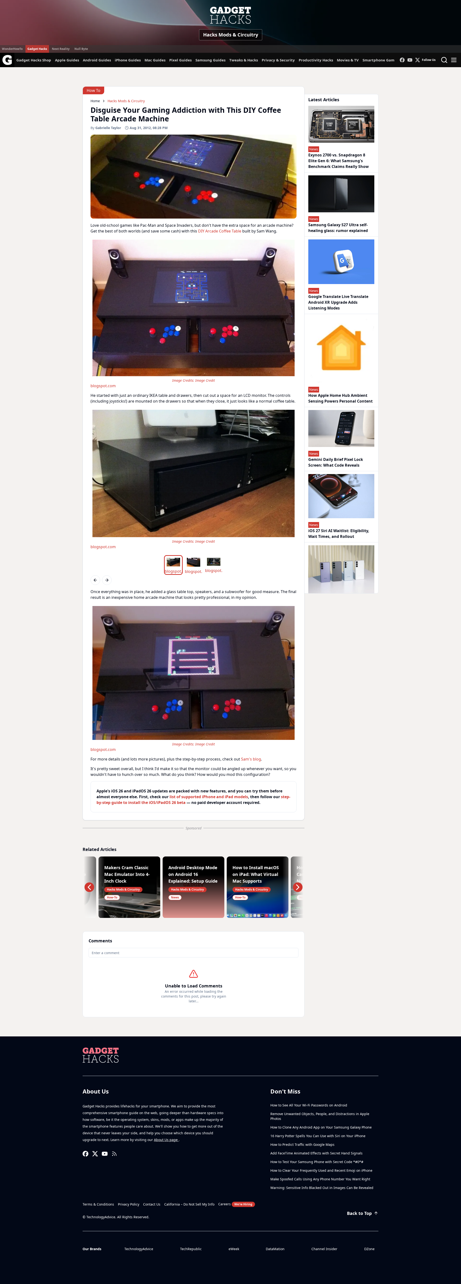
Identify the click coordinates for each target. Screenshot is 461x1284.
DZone (369, 1249)
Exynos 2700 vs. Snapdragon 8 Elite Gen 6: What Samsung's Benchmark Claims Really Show (338, 160)
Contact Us (151, 1204)
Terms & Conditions (98, 1204)
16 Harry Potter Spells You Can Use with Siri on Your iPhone (317, 1136)
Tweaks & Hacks (243, 60)
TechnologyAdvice (138, 1249)
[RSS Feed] (114, 1154)
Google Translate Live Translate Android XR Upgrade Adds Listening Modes (338, 302)
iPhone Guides (128, 60)
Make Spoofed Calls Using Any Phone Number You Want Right (320, 1179)
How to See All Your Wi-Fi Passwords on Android (308, 1105)
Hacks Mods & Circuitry (230, 34)
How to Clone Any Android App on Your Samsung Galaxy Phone (321, 1127)
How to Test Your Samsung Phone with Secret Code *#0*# (316, 1161)
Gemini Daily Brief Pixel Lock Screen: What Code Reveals (335, 462)
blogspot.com (103, 385)
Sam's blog (251, 759)
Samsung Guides (210, 60)
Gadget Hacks (37, 49)
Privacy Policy (128, 1204)
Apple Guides (67, 60)
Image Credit (205, 380)
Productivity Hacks (316, 60)
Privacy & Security (278, 60)
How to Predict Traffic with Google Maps (302, 1144)
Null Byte (81, 49)
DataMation (275, 1249)
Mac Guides (155, 60)
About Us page (166, 1139)
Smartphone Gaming (381, 60)
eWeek (234, 1249)
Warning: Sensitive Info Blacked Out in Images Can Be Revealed (321, 1187)
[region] (194, 313)
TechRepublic (191, 1249)
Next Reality (61, 49)
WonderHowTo (12, 49)
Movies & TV (348, 60)
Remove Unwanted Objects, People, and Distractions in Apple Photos (319, 1116)
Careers (235, 1204)
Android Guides (97, 60)
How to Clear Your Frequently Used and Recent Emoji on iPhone (321, 1170)
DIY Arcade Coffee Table (219, 231)
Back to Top (359, 1213)
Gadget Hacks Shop (33, 60)
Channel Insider (324, 1249)
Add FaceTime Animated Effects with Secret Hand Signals (316, 1153)
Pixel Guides (180, 60)
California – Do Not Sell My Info (189, 1204)
